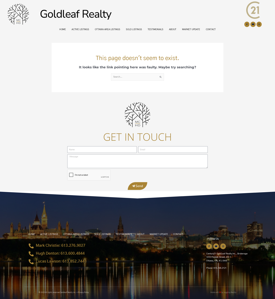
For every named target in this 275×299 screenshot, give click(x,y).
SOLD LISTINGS (134, 29)
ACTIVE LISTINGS (80, 29)
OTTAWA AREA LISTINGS (107, 29)
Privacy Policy (83, 292)
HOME (62, 29)
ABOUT (172, 29)
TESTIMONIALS (155, 29)
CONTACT (211, 29)
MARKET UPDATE (191, 29)
